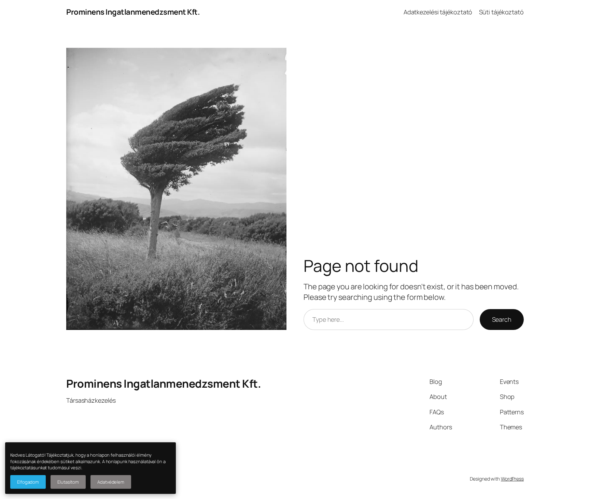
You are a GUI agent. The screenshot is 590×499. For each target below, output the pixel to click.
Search (501, 319)
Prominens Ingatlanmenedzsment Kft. (133, 12)
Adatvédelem (110, 482)
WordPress (512, 478)
